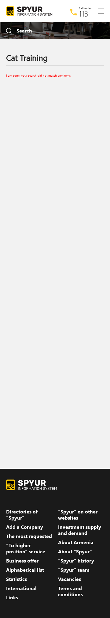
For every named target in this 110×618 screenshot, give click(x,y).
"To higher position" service (25, 548)
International (21, 588)
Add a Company (24, 527)
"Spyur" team (74, 570)
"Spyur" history (76, 561)
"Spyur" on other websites (77, 515)
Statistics (16, 579)
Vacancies (69, 579)
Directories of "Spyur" (22, 515)
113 (83, 13)
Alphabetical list (25, 570)
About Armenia (76, 542)
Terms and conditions (70, 591)
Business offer (22, 561)
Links (12, 597)
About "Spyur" (75, 551)
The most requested (29, 536)
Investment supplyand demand (79, 530)
